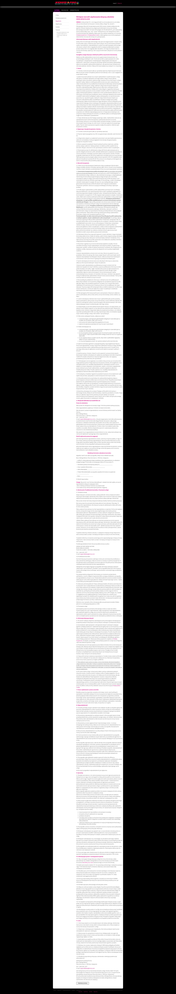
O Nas (57, 15)
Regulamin (58, 21)
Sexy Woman (86, 991)
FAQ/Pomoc (59, 24)
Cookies (58, 27)
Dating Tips (80, 991)
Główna (56, 10)
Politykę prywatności (81, 35)
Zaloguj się (119, 3)
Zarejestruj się (74, 10)
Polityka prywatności (61, 18)
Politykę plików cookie (93, 35)
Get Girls (90, 991)
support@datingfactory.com (87, 419)
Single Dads (95, 991)
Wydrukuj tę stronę (82, 983)
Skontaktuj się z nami (87, 862)
